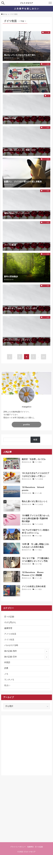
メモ (6, 674)
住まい (7, 685)
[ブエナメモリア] (26, 3)
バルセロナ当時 (11, 645)
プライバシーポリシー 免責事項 (21, 847)
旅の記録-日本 (10, 657)
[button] (3, 3)
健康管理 (8, 628)
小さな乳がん (10, 622)
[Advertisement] (26, 744)
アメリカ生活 (10, 634)
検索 (35, 440)
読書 (6, 668)
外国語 (7, 662)
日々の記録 (9, 617)
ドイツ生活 (9, 640)
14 (43, 357)
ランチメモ (9, 680)
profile (26, 425)
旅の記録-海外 (10, 651)
